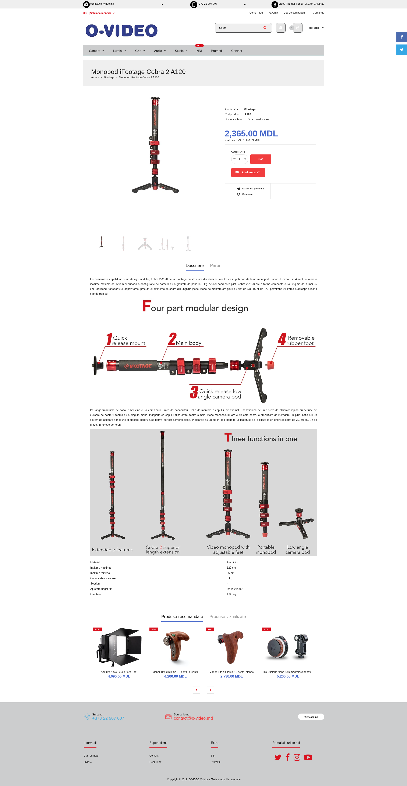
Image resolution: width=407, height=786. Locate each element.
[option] (155, 145)
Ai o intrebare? (251, 172)
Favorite (273, 12)
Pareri (215, 265)
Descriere (195, 265)
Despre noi (155, 762)
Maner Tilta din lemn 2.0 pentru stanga (231, 672)
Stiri (213, 755)
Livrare (88, 762)
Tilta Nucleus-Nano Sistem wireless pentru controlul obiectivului (298, 672)
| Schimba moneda (97, 13)
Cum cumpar (91, 755)
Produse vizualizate (227, 616)
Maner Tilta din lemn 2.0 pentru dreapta (175, 672)
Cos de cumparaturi (295, 12)
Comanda (318, 12)
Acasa (95, 77)
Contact (153, 755)
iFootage (109, 77)
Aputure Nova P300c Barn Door (119, 672)
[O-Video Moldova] (121, 36)
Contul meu (256, 12)
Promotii (215, 762)
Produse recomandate (182, 616)
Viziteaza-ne (311, 717)
